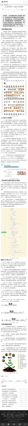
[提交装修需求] (14, 424)
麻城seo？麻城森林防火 (7, 406)
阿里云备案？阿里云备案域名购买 (9, 389)
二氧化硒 (6, 376)
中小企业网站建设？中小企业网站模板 (10, 396)
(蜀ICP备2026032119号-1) (14, 421)
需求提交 (19, 412)
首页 (2, 4)
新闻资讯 (6, 4)
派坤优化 (4, 412)
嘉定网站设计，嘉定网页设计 (8, 404)
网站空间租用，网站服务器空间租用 (9, 402)
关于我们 (24, 412)
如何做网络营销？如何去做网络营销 (9, 391)
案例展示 (9, 412)
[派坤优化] (5, 2)
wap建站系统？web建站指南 (8, 393)
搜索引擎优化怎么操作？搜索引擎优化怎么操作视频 (10, 395)
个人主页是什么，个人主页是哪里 (9, 398)
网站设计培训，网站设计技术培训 (9, 400)
